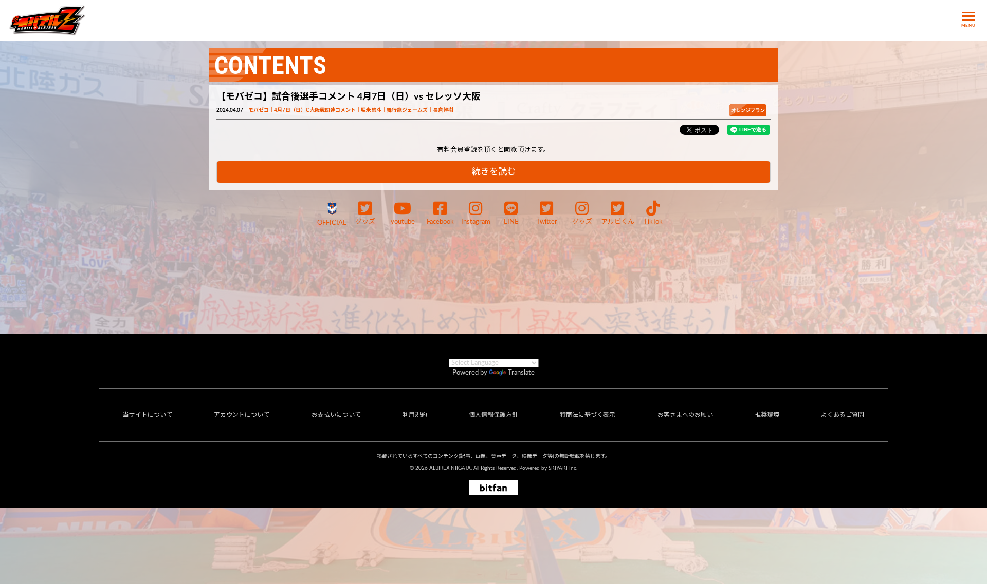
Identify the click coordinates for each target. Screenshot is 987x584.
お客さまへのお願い (685, 415)
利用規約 (415, 415)
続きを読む (494, 171)
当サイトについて (147, 415)
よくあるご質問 (842, 415)
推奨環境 (767, 415)
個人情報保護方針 (493, 415)
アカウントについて (241, 415)
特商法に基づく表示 (587, 415)
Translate (521, 372)
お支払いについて (336, 415)
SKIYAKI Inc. (563, 468)
